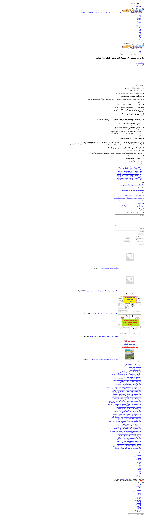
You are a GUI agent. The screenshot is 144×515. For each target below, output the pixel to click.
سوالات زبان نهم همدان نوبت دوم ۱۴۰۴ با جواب (129, 434)
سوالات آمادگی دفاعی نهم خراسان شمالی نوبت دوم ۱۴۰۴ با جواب (124, 402)
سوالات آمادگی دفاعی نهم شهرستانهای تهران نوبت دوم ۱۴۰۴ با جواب (124, 387)
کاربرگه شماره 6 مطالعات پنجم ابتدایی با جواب (129, 171)
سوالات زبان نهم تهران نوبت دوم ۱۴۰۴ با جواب (129, 437)
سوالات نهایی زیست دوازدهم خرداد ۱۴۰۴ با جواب (129, 441)
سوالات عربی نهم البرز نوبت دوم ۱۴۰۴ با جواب (129, 385)
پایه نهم (139, 505)
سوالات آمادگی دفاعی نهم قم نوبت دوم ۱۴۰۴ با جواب (127, 415)
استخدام (139, 19)
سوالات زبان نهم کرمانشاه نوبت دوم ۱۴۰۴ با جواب (128, 384)
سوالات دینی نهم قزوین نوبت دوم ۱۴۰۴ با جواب (129, 422)
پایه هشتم (138, 504)
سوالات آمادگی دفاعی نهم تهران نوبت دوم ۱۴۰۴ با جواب (127, 394)
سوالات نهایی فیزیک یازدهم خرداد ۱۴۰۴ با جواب (129, 442)
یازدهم (139, 37)
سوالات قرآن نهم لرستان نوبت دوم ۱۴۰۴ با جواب (129, 427)
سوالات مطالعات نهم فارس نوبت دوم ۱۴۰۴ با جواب (128, 448)
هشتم (139, 33)
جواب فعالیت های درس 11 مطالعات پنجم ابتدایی (132, 185)
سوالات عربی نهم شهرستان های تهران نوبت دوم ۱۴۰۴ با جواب (125, 431)
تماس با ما (138, 6)
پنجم (140, 29)
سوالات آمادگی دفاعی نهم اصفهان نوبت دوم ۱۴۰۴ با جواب (126, 392)
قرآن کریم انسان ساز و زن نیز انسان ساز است (129, 365)
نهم (140, 35)
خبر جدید (139, 18)
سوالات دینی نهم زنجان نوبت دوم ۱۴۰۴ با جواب (129, 409)
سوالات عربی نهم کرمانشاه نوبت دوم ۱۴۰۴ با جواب (128, 429)
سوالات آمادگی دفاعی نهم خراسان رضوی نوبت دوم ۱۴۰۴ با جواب (124, 446)
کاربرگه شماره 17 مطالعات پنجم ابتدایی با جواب (129, 179)
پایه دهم (139, 507)
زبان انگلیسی (137, 511)
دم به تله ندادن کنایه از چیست (133, 364)
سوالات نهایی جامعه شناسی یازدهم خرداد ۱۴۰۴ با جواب (127, 419)
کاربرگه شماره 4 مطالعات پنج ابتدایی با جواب (130, 168)
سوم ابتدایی (138, 26)
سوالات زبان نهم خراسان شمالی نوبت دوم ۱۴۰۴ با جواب (127, 411)
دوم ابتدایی (138, 25)
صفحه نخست (137, 4)
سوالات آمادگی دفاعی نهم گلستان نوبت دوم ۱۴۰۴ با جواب (126, 397)
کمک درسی (125, 479)
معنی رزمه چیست (136, 368)
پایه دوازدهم (138, 510)
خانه (140, 15)
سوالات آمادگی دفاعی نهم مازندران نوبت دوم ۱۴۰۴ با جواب (126, 388)
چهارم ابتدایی (138, 498)
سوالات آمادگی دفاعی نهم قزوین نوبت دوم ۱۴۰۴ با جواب (127, 398)
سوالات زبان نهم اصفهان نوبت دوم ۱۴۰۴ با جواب (129, 438)
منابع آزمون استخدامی (135, 20)
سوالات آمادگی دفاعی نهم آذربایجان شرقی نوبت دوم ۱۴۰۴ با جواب (124, 404)
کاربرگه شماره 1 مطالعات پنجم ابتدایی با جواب (129, 166)
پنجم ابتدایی (141, 61)
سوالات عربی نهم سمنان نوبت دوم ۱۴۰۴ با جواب (129, 408)
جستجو (127, 238)
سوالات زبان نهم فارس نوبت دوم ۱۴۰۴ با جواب (129, 412)
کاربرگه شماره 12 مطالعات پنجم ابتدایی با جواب (129, 174)
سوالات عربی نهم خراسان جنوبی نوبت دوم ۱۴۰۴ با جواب (127, 428)
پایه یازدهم (138, 508)
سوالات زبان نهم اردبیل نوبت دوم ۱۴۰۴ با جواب (129, 432)
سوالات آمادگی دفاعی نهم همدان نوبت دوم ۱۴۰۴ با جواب (127, 390)
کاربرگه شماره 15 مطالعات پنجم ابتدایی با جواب (129, 176)
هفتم (140, 32)
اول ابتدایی (138, 23)
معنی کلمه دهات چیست (135, 367)
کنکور (139, 22)
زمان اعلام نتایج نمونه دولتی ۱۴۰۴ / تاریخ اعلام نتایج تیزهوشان (126, 374)
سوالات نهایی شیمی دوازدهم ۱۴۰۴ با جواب (130, 381)
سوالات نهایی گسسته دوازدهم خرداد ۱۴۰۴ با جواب (128, 407)
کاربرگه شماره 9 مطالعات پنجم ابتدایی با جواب (129, 172)
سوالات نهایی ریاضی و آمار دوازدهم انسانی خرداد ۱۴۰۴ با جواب (125, 439)
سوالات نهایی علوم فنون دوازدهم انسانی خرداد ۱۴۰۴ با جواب (126, 405)
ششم (139, 30)
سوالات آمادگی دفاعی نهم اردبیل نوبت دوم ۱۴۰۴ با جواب (127, 395)
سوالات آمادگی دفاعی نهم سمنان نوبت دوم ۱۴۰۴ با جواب (127, 400)
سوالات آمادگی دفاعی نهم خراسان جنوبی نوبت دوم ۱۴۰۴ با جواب (125, 401)
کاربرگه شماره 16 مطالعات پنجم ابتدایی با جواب (129, 178)
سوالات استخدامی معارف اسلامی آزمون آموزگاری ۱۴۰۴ (127, 372)
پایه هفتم (139, 503)
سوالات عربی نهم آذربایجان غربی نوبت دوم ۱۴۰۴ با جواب (127, 378)
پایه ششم (138, 501)
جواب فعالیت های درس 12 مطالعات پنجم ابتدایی (132, 190)
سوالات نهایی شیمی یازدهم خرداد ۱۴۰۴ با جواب (129, 418)
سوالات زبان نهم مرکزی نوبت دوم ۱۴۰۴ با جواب (129, 435)
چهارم (139, 28)
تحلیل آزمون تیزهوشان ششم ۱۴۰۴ (132, 377)
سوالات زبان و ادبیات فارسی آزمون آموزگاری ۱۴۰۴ (128, 371)
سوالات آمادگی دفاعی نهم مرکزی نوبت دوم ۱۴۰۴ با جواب (126, 391)
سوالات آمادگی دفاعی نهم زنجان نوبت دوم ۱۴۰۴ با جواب (127, 380)
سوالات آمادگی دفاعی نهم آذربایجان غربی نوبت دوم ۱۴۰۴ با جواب (125, 421)
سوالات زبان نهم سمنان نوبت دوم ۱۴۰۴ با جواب (129, 444)
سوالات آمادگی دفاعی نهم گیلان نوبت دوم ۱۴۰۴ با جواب (127, 414)
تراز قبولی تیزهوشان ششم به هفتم (132, 375)
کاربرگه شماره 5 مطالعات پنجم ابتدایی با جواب (129, 169)
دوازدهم (139, 39)
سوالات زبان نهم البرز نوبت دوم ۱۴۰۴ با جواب (129, 445)
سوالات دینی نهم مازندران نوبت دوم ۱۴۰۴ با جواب (128, 424)
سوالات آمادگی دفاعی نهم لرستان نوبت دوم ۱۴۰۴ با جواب (126, 417)
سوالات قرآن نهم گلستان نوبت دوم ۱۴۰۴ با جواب (129, 425)
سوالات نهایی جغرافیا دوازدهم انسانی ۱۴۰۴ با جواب (128, 382)
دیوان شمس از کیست (135, 370)
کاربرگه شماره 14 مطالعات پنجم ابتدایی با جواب (129, 175)
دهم (140, 36)
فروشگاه (138, 16)
